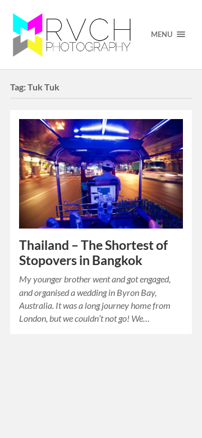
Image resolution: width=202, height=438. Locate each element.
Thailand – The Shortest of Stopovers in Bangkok (93, 253)
